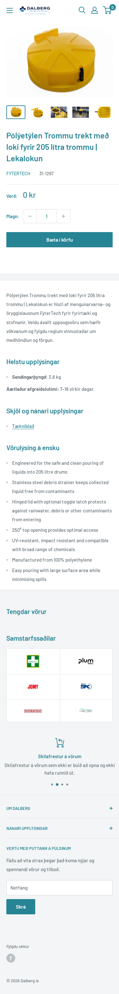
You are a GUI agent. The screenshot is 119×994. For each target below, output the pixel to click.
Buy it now (59, 260)
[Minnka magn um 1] (29, 216)
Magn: (12, 216)
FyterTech (18, 173)
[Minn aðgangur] (94, 10)
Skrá (21, 907)
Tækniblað (23, 426)
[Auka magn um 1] (63, 216)
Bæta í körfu (59, 240)
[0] (107, 10)
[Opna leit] (82, 10)
